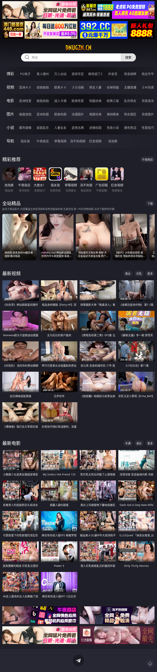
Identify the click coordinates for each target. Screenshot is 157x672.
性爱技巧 (148, 128)
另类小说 (113, 128)
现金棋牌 (130, 74)
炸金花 (112, 74)
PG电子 (25, 74)
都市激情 (25, 128)
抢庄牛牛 (148, 74)
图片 (10, 114)
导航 (10, 141)
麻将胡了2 (95, 74)
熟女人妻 (95, 87)
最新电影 (11, 443)
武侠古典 (78, 128)
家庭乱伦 (43, 128)
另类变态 (148, 101)
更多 (150, 273)
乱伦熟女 (130, 101)
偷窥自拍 (25, 114)
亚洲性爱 (25, 101)
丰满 (128, 443)
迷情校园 (95, 128)
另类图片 (148, 114)
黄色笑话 (130, 128)
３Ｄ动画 (78, 87)
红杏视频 (95, 141)
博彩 (10, 73)
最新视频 (11, 273)
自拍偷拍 (43, 87)
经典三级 (113, 101)
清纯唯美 (113, 114)
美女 (128, 273)
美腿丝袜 (95, 114)
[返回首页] (150, 663)
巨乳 (139, 273)
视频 (10, 87)
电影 (10, 100)
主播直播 (130, 87)
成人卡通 (60, 101)
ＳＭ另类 (148, 87)
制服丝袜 (95, 101)
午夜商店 (43, 141)
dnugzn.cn (78, 47)
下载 (150, 203)
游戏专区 (78, 74)
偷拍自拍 (43, 101)
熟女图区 (130, 114)
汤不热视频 (77, 141)
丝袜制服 (113, 87)
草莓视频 (60, 141)
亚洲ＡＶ (25, 87)
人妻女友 (60, 128)
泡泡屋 (112, 141)
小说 (10, 127)
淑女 (139, 443)
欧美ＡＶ (60, 87)
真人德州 (43, 74)
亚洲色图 (43, 114)
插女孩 (25, 141)
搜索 (128, 57)
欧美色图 (60, 114)
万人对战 (60, 74)
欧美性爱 (78, 101)
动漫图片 (78, 114)
